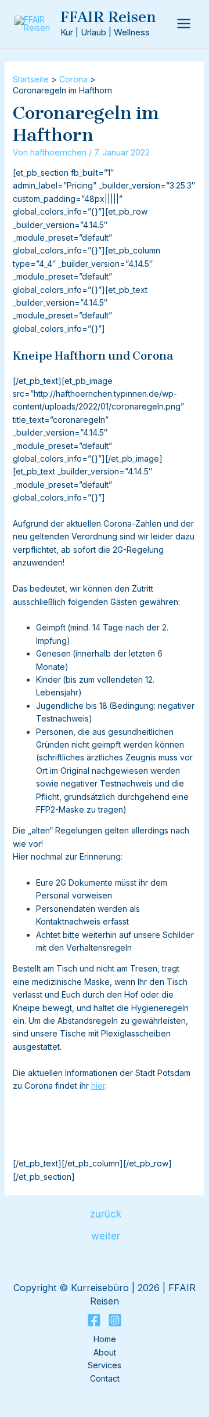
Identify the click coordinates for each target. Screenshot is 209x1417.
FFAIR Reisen (108, 17)
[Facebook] (94, 1320)
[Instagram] (115, 1320)
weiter (105, 1236)
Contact (105, 1378)
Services (104, 1365)
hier (98, 1085)
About (104, 1352)
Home (104, 1339)
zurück (105, 1214)
